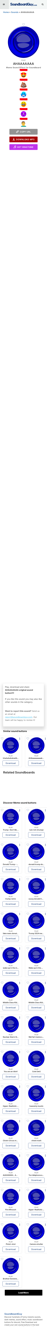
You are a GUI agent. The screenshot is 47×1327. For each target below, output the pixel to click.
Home (6, 12)
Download (11, 763)
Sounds (14, 12)
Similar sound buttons (15, 731)
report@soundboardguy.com (18, 717)
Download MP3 (25, 139)
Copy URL (25, 132)
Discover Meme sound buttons (19, 802)
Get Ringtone (25, 147)
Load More (23, 1292)
